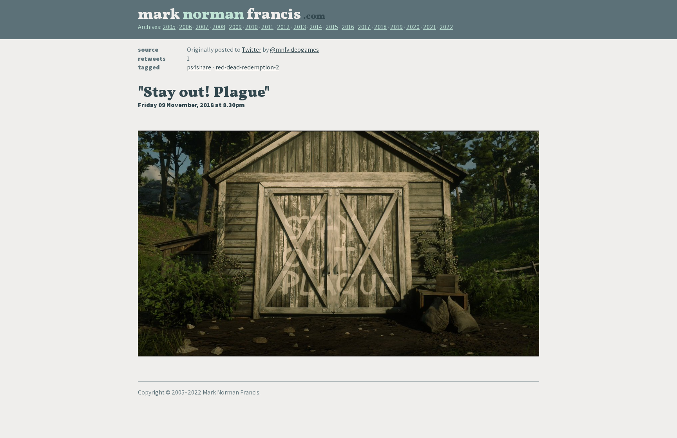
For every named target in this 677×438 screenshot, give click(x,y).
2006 (185, 27)
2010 (251, 27)
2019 (396, 27)
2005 (169, 27)
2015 (332, 27)
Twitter (251, 49)
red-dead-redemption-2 (247, 67)
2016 (348, 27)
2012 (283, 27)
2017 (364, 27)
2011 (267, 27)
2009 (235, 27)
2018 (380, 27)
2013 (299, 27)
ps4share (199, 67)
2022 (446, 27)
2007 (202, 27)
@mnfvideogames (294, 49)
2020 (413, 27)
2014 (316, 27)
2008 (218, 27)
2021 (429, 27)
